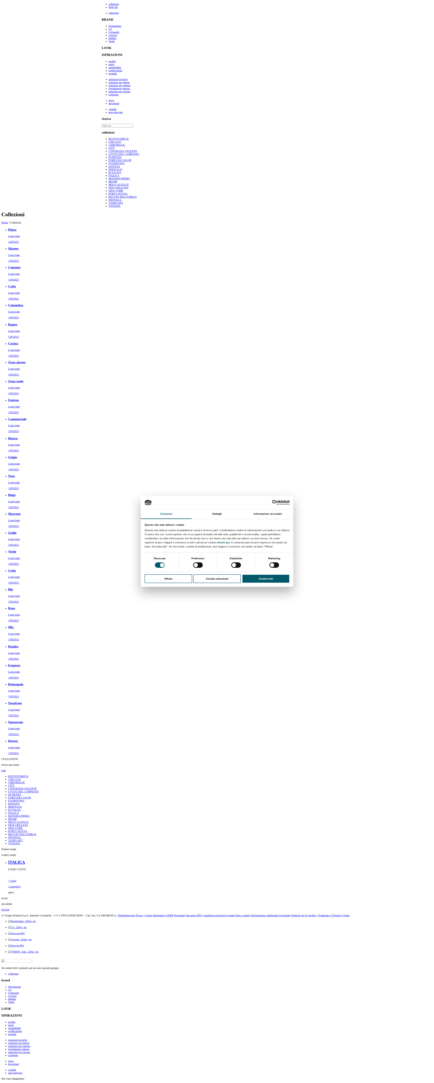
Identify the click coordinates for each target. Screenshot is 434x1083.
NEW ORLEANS (118, 187)
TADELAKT (115, 203)
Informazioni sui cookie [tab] (268, 513)
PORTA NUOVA (118, 193)
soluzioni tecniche (118, 79)
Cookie (148, 915)
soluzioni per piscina (119, 91)
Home (4, 222)
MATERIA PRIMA (119, 178)
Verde (111, 41)
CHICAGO (114, 142)
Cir (110, 29)
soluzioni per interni (119, 82)
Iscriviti (5, 909)
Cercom (112, 35)
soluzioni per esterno (119, 85)
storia (111, 64)
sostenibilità (114, 67)
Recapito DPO (194, 915)
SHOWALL (115, 199)
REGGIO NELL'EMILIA (122, 196)
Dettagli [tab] (217, 513)
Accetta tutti (266, 578)
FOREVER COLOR (119, 160)
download (113, 103)
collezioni (113, 4)
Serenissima (114, 26)
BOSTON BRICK (118, 138)
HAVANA (114, 166)
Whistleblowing (126, 915)
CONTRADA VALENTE (122, 151)
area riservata (115, 112)
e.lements (113, 94)
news (111, 100)
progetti (112, 73)
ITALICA (113, 175)
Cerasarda (113, 32)
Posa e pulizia (242, 915)
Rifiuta (168, 578)
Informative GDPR (163, 915)
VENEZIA (114, 206)
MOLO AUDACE (118, 184)
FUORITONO (116, 163)
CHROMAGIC (116, 145)
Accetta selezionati (217, 578)
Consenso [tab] (166, 513)
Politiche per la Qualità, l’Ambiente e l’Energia (316, 915)
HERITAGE (115, 169)
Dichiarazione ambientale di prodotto (270, 915)
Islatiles (112, 38)
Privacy (139, 915)
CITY (111, 148)
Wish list (113, 7)
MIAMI (112, 181)
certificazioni (115, 70)
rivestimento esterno (119, 88)
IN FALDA (114, 172)
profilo (112, 61)
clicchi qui (223, 542)
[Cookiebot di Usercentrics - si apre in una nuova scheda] (275, 502)
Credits (346, 915)
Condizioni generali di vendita (219, 915)
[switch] (198, 565)
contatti (112, 109)
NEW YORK (115, 190)
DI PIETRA (115, 157)
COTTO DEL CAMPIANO (123, 154)
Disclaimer (179, 915)
